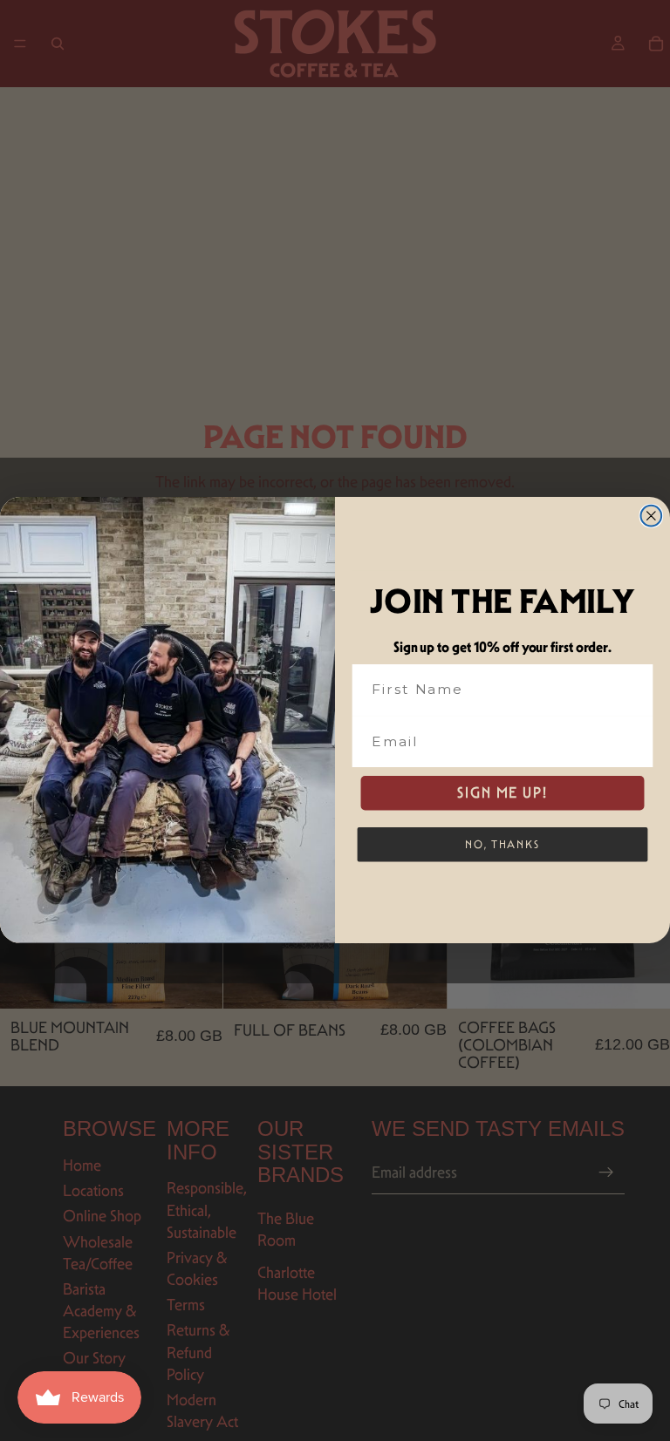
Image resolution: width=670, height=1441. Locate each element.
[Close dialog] (651, 516)
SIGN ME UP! (502, 793)
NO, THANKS (502, 844)
